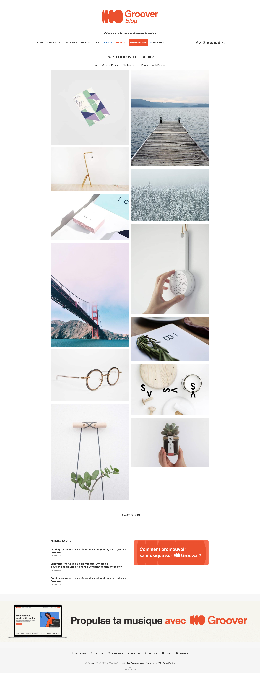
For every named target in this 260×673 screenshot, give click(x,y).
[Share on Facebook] (129, 515)
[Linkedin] (208, 43)
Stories (85, 42)
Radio (97, 42)
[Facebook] (197, 43)
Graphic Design (110, 65)
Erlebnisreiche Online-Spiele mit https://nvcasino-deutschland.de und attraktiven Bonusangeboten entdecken (86, 565)
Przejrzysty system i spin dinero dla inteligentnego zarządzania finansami (88, 551)
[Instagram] (204, 43)
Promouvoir (53, 42)
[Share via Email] (138, 515)
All (96, 65)
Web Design (158, 65)
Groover (91, 663)
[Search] (223, 43)
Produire (70, 42)
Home (40, 42)
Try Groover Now (135, 663)
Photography (130, 65)
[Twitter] (200, 43)
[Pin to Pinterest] (135, 515)
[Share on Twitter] (132, 515)
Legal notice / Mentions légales (160, 663)
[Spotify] (219, 43)
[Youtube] (211, 43)
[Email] (215, 43)
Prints (144, 65)
